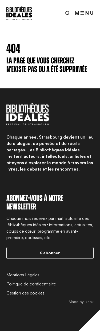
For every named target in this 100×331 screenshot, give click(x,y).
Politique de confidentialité (31, 283)
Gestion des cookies (25, 293)
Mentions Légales (22, 274)
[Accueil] (19, 13)
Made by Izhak (81, 301)
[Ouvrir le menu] (84, 13)
